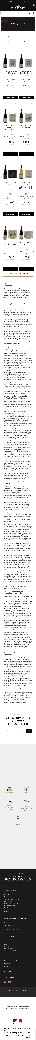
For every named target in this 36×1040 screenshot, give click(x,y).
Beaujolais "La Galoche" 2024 (10, 243)
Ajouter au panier (10, 97)
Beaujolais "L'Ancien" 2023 (26, 72)
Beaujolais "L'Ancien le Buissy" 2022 (10, 127)
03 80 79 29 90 (12, 1)
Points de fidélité (8, 895)
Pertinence (27, 42)
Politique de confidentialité (11, 903)
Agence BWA (23, 994)
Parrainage (7, 907)
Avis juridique (7, 901)
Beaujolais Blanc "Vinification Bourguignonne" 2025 (26, 186)
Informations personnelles (11, 961)
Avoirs (6, 966)
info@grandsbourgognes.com (12, 928)
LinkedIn (9, 982)
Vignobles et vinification (10, 950)
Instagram (5, 982)
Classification (7, 940)
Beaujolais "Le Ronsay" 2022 (10, 72)
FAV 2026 (7, 912)
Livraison (6, 897)
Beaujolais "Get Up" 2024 (26, 243)
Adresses (6, 968)
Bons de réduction (9, 971)
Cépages (6, 946)
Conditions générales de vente (12, 899)
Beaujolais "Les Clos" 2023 (10, 183)
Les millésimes (8, 948)
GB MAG (20, 1)
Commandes (7, 963)
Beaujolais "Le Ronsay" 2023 (26, 127)
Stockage (6, 942)
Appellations (7, 944)
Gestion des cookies (10, 910)
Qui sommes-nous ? (9, 905)
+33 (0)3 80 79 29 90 (12, 930)
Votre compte (9, 957)
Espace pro (25, 1)
